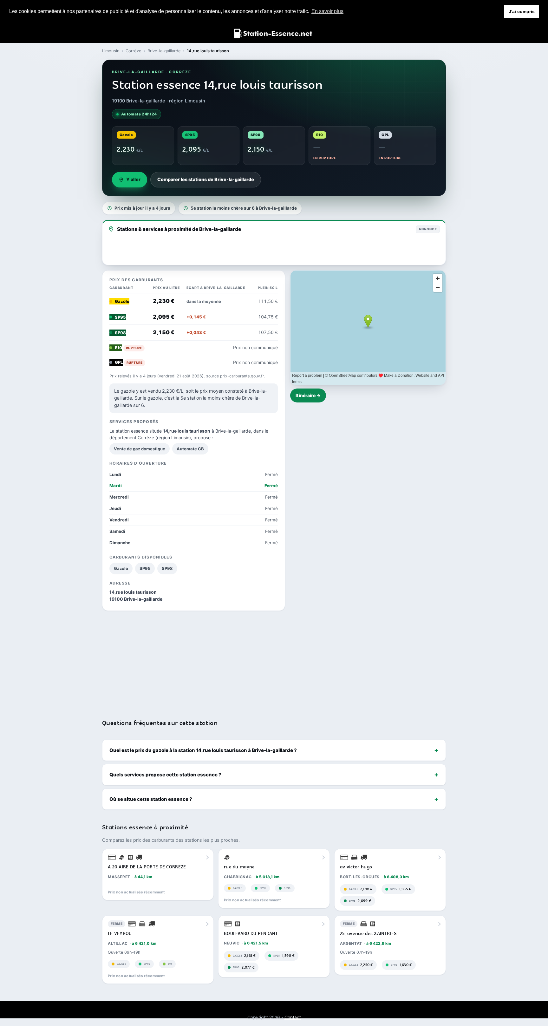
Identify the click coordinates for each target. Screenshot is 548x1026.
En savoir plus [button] (327, 11)
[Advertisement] (274, 661)
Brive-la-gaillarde (164, 50)
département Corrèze (131, 437)
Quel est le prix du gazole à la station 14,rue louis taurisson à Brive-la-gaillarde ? (203, 750)
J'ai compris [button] (522, 11)
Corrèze (133, 50)
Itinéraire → (308, 395)
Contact (292, 1017)
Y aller (133, 179)
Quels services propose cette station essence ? (165, 775)
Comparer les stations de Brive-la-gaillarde (205, 179)
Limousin (111, 50)
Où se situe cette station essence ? (150, 799)
